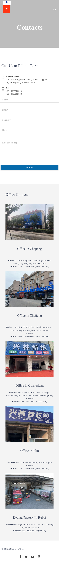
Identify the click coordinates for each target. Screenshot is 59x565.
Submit (29, 167)
